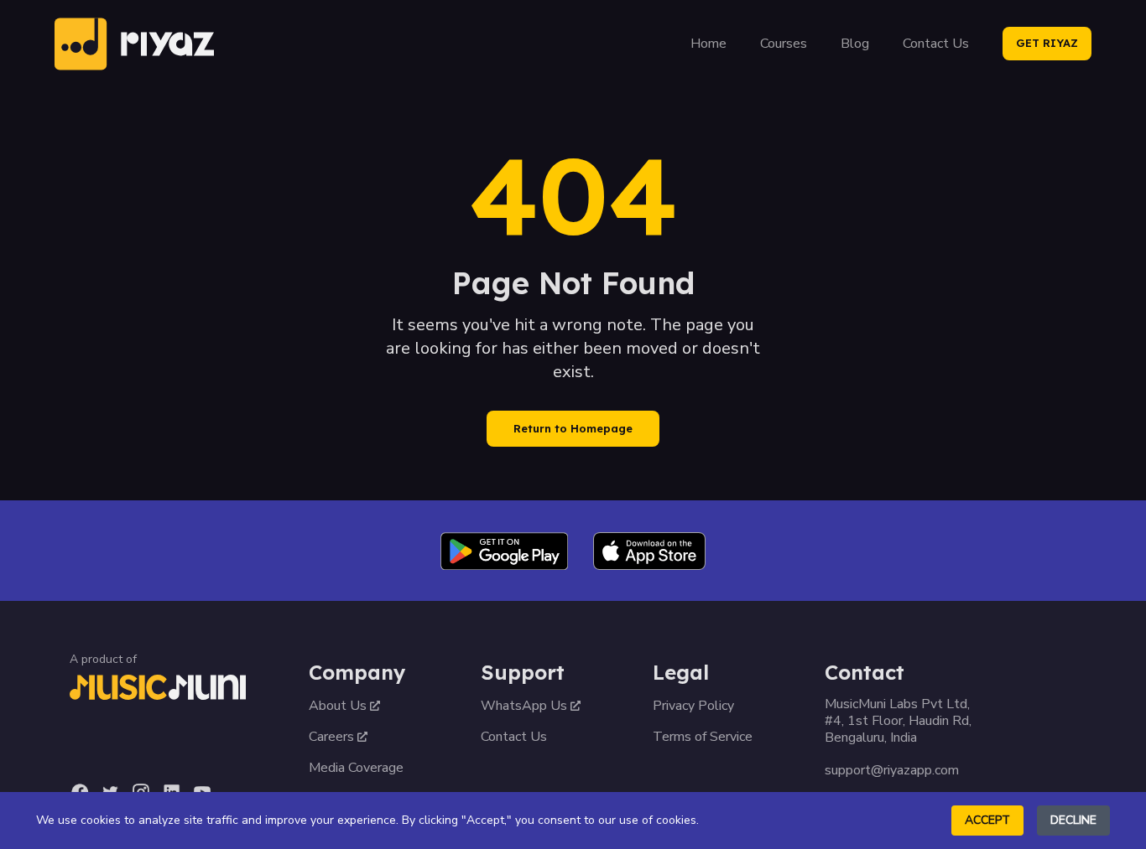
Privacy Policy (693, 705)
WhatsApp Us (524, 705)
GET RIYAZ (1047, 42)
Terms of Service (703, 736)
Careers (331, 736)
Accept (987, 820)
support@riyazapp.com (892, 770)
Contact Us (936, 43)
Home (708, 43)
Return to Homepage (573, 428)
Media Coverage (356, 767)
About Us (338, 705)
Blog (855, 43)
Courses (783, 43)
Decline (1073, 820)
